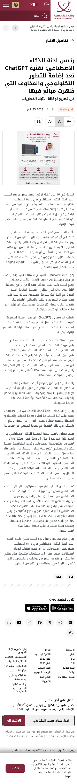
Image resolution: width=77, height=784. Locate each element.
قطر (58, 576)
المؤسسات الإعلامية (15, 657)
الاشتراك (14, 720)
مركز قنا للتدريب (17, 671)
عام (71, 576)
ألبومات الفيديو (42, 673)
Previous (15, 28)
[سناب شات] (9, 622)
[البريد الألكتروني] (52, 50)
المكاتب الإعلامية (17, 662)
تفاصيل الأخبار (57, 40)
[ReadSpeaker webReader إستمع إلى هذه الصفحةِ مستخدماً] (38, 121)
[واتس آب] (60, 622)
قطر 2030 (45, 664)
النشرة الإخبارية (42, 654)
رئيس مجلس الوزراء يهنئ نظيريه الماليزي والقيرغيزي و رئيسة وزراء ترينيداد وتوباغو (52, 28)
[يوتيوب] (19, 622)
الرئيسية (70, 650)
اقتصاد (71, 664)
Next (6, 28)
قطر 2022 (45, 659)
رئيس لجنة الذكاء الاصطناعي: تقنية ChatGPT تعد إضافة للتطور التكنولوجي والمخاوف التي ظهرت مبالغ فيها (40, 76)
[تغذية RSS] (70, 633)
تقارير (48, 650)
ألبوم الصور (45, 677)
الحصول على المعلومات (19, 690)
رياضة (72, 673)
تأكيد (15, 768)
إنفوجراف (46, 682)
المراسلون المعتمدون (15, 666)
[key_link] (43, 50)
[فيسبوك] (70, 50)
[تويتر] (61, 50)
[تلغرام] (70, 622)
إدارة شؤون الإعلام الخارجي (16, 651)
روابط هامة (20, 680)
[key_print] (21, 50)
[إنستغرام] (29, 622)
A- (50, 121)
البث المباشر (44, 668)
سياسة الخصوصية (17, 735)
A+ (69, 121)
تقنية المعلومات (66, 677)
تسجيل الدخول (15, 5)
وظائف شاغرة (19, 684)
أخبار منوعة (69, 668)
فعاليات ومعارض (17, 675)
